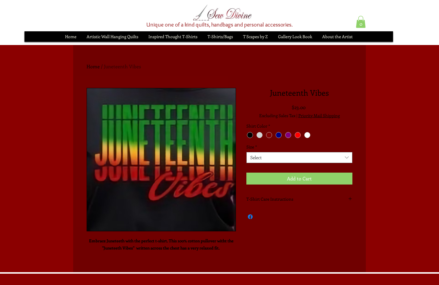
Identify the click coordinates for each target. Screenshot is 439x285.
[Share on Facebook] (250, 216)
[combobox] (299, 157)
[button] (361, 22)
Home (93, 66)
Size (251, 147)
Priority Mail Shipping (319, 115)
